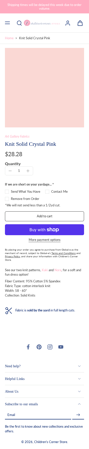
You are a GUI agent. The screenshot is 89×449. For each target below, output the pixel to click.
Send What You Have (25, 191)
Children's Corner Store (50, 442)
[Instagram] (49, 346)
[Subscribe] (78, 414)
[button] (7, 23)
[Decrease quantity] (10, 171)
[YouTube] (60, 346)
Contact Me (59, 191)
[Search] (19, 23)
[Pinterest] (39, 346)
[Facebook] (28, 346)
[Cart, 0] (78, 22)
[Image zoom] (44, 87)
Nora (57, 270)
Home (9, 38)
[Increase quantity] (28, 171)
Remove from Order (25, 199)
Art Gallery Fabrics (17, 136)
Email (11, 415)
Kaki (45, 270)
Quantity (13, 163)
